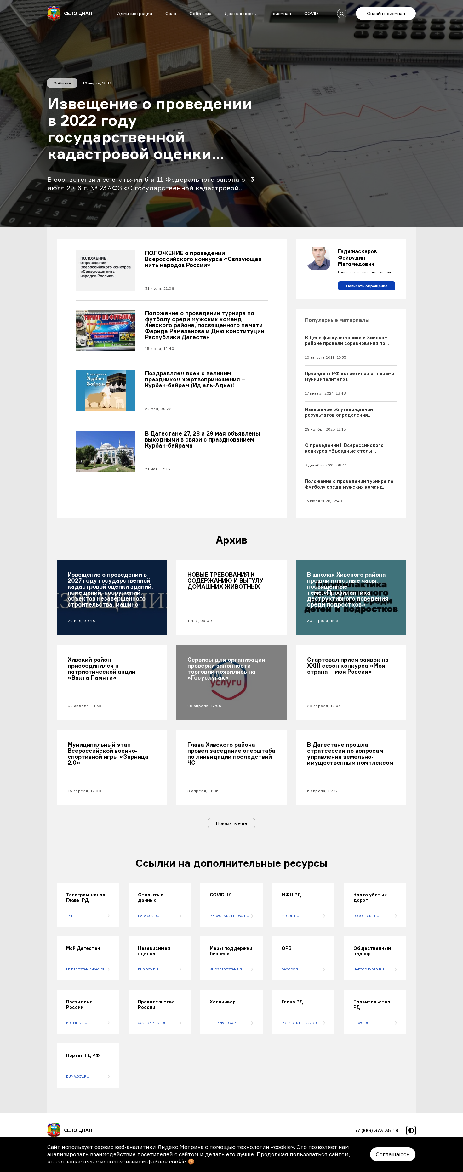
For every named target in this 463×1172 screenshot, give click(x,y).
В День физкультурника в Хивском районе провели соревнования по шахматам (346, 340)
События (62, 83)
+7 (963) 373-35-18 (376, 1130)
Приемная (280, 13)
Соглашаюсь (392, 1154)
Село (170, 13)
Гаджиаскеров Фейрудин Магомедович (357, 257)
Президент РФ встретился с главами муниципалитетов (349, 376)
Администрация (134, 13)
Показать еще (231, 823)
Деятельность (240, 13)
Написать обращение (366, 285)
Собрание (200, 13)
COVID (311, 13)
